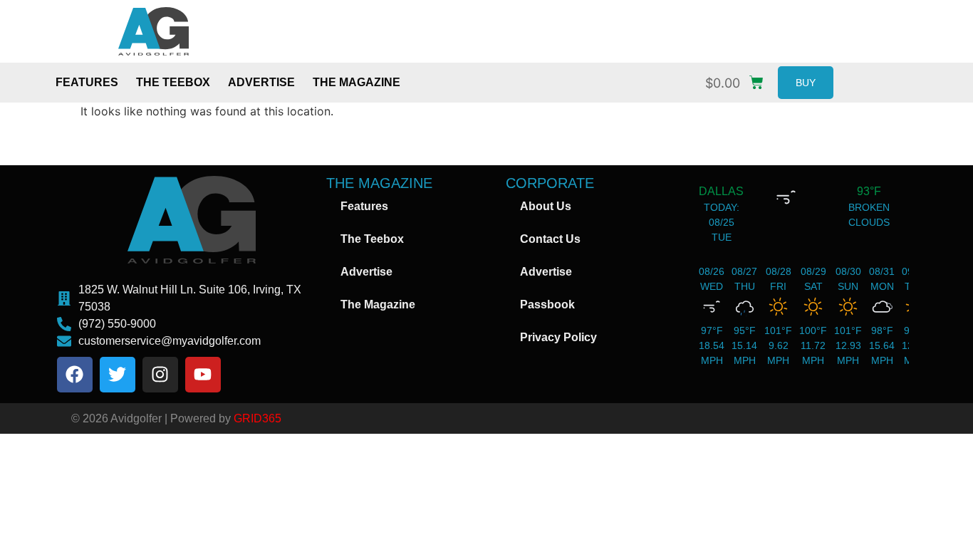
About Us (545, 206)
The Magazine (356, 82)
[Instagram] (160, 374)
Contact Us (550, 239)
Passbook (547, 304)
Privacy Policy (558, 337)
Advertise (261, 82)
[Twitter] (117, 374)
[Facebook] (75, 374)
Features (87, 82)
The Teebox (173, 82)
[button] (738, 79)
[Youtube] (203, 374)
